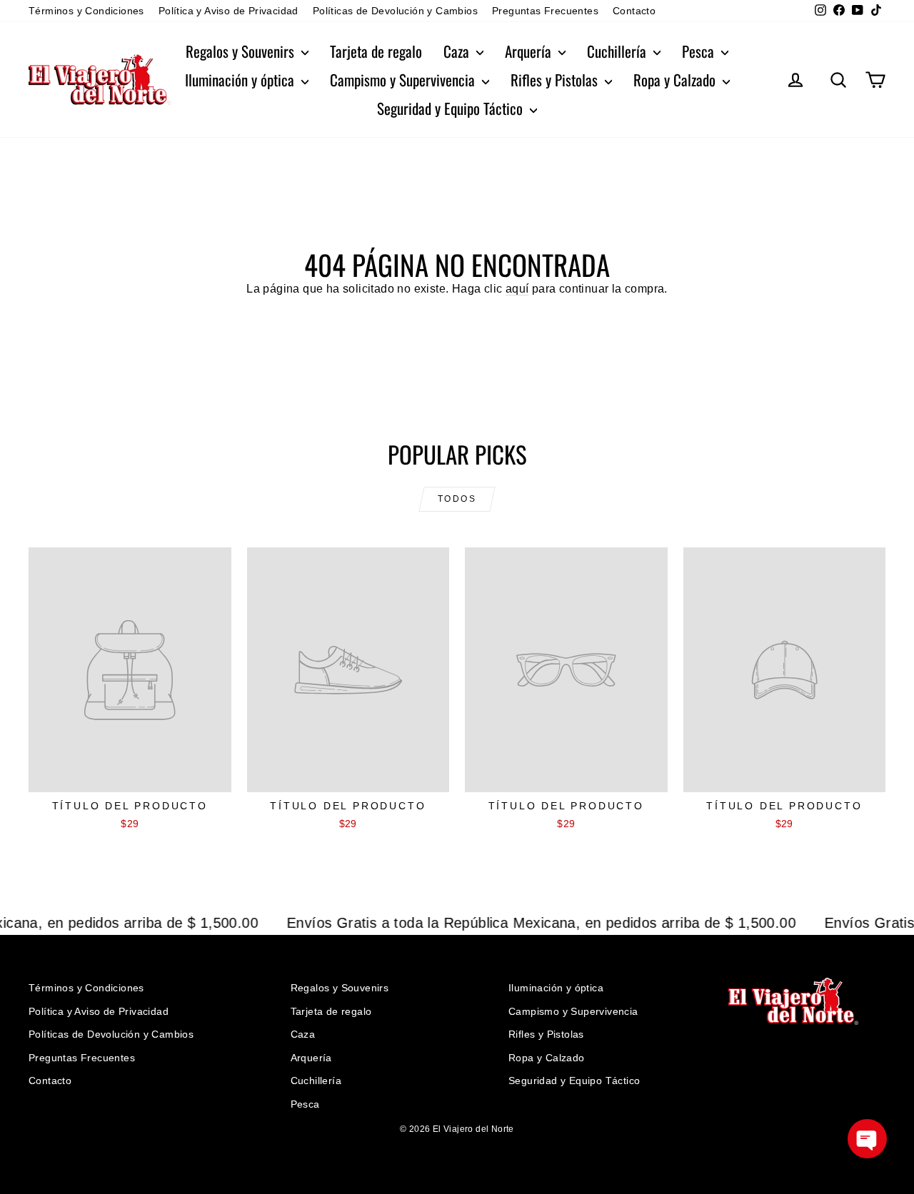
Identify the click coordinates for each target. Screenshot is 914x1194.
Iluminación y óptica (241, 80)
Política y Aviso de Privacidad (228, 10)
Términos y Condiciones (86, 10)
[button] (867, 1138)
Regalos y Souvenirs (242, 51)
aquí (517, 289)
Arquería (530, 51)
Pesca (700, 51)
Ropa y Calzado (676, 80)
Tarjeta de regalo (376, 51)
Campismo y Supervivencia (404, 80)
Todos (457, 499)
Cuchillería (618, 51)
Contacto (634, 10)
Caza (458, 51)
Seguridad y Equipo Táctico (451, 108)
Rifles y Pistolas (556, 80)
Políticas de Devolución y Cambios (395, 10)
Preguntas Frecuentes (545, 10)
